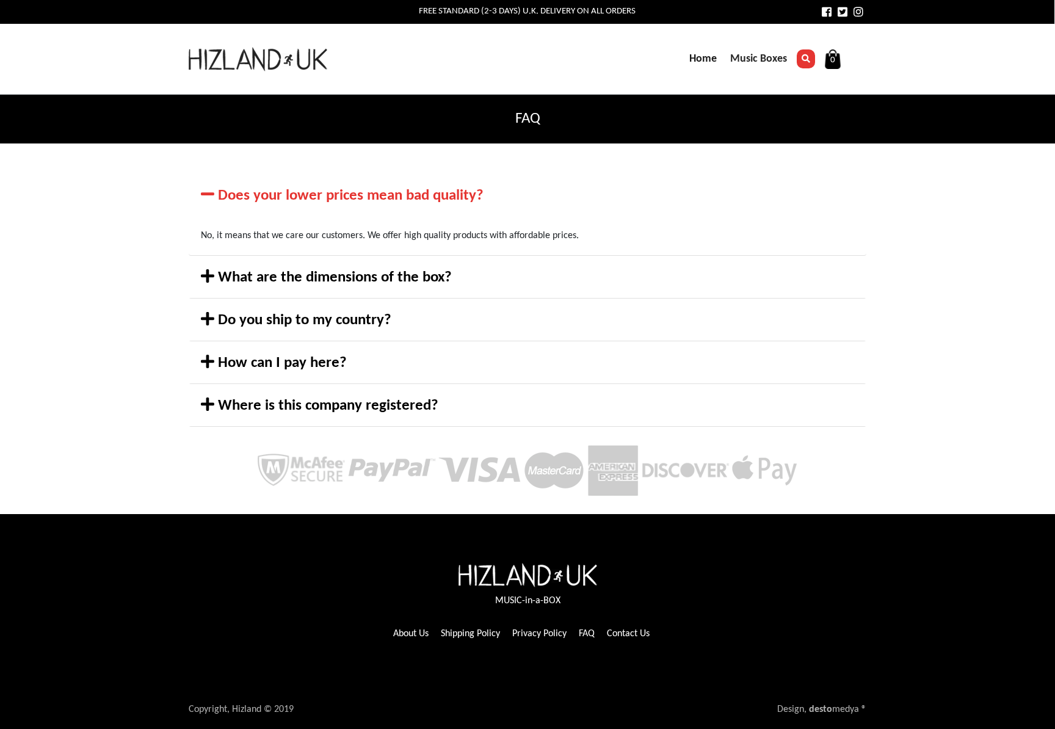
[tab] (527, 195)
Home (703, 59)
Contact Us (628, 634)
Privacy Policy (539, 634)
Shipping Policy (470, 634)
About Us (411, 634)
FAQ (587, 634)
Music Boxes (758, 59)
